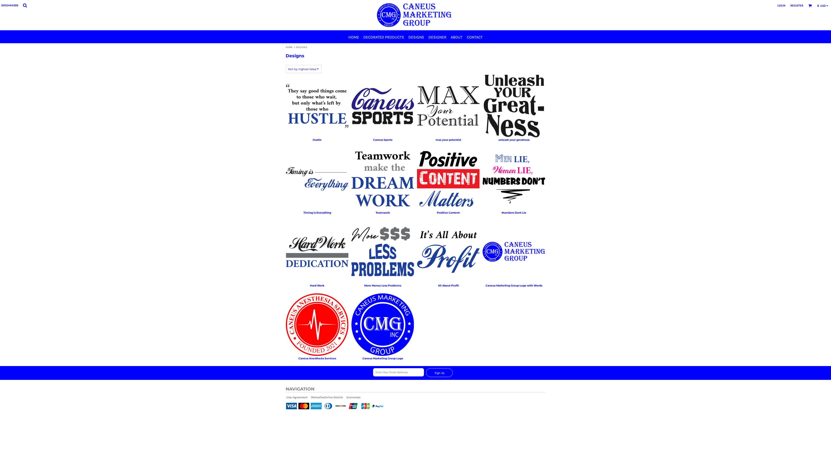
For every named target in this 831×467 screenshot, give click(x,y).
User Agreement (297, 397)
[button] (25, 5)
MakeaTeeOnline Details (327, 397)
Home (289, 47)
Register (796, 5)
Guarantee (353, 397)
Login (781, 5)
